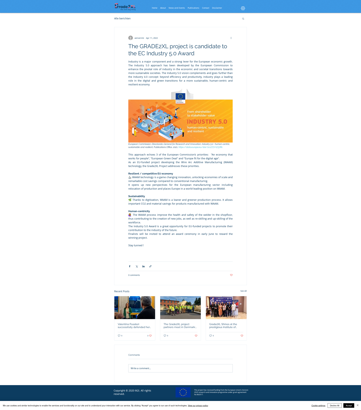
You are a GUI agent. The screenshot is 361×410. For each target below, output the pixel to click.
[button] (243, 18)
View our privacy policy (198, 405)
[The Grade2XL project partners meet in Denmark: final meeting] (180, 307)
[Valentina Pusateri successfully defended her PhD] (134, 307)
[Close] (357, 405)
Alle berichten (122, 18)
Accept (349, 405)
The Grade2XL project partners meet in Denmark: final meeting (179, 326)
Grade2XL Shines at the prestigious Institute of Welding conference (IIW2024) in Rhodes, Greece (226, 326)
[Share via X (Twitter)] (136, 266)
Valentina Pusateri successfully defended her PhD (134, 326)
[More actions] (231, 38)
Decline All (334, 405)
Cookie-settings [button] (318, 405)
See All (243, 291)
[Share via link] (150, 266)
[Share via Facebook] (129, 266)
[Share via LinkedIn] (143, 266)
